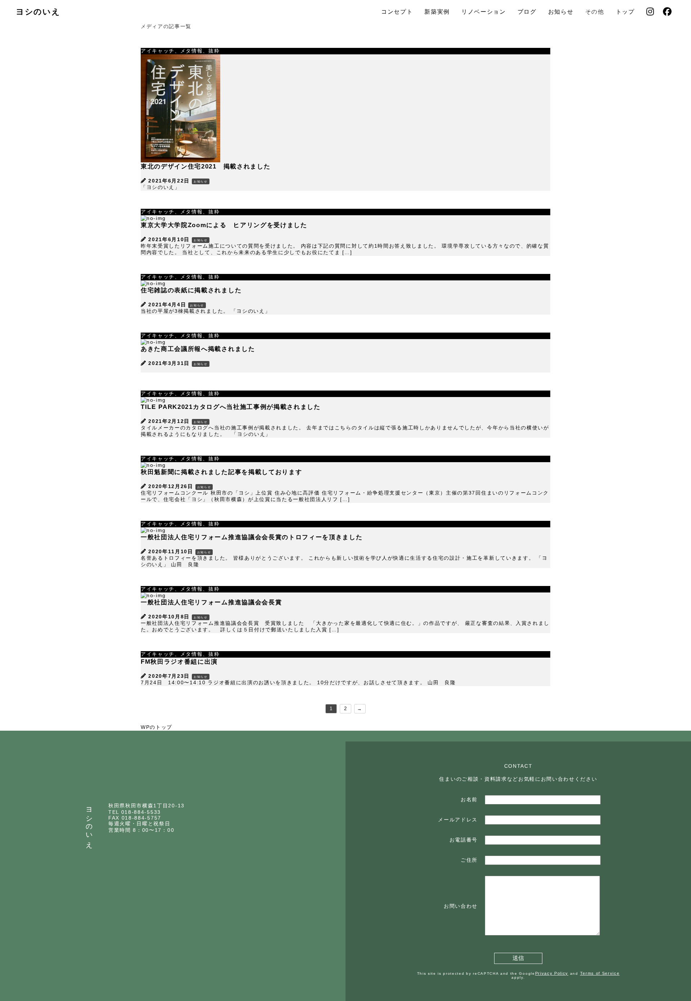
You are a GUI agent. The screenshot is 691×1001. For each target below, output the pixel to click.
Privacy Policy (552, 973)
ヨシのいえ (38, 11)
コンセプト (397, 12)
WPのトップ (156, 727)
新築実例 (437, 12)
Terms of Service (600, 973)
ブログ (527, 12)
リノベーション (483, 12)
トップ (625, 12)
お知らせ (561, 12)
